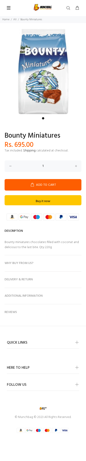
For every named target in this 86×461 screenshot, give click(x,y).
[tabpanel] (43, 72)
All (15, 19)
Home (5, 19)
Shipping (29, 150)
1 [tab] (43, 118)
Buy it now (43, 201)
